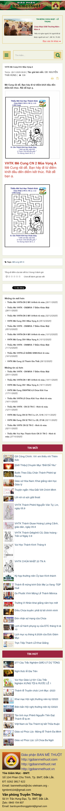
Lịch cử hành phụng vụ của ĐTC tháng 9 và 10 (38, 627)
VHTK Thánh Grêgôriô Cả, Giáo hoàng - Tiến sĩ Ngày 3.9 (36, 534)
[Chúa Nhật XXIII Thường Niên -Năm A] (18, 27)
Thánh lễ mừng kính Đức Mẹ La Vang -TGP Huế (38, 586)
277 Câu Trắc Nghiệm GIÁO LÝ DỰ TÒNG (37, 662)
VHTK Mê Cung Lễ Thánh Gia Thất (23, 361)
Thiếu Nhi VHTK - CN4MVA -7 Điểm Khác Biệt (28, 344)
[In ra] (52, 78)
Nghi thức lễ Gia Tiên (26, 671)
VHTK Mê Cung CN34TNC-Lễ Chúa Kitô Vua (27, 390)
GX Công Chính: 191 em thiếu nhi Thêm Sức (36, 458)
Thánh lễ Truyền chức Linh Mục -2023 (35, 690)
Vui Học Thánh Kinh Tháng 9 (30, 544)
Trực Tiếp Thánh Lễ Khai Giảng (32, 642)
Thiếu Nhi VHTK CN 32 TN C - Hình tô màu (27, 425)
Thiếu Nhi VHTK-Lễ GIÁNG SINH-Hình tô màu (28, 352)
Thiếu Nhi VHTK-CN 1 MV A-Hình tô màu (26, 379)
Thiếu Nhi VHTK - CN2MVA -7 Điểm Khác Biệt (28, 307)
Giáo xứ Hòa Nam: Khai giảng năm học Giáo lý (36, 482)
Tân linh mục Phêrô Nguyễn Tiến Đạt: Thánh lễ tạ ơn (35, 717)
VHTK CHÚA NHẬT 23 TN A (30, 561)
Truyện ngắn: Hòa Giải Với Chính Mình (35, 489)
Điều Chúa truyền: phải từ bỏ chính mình (36, 610)
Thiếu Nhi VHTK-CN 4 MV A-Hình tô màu (26, 334)
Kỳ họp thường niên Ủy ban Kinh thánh (35, 575)
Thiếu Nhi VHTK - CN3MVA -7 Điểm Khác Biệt (28, 326)
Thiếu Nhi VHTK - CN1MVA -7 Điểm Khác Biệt (28, 371)
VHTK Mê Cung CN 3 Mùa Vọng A (22, 320)
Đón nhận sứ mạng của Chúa (30, 618)
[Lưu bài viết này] (58, 78)
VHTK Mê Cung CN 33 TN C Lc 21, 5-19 (25, 414)
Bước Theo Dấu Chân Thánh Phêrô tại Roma (35, 474)
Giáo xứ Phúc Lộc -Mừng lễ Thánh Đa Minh (38, 731)
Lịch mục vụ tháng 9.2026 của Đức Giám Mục (36, 636)
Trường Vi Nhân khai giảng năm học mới (36, 602)
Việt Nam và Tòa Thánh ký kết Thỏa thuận (37, 724)
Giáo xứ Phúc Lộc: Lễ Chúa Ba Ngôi (34, 740)
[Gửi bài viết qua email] (47, 78)
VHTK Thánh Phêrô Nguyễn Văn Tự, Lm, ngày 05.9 (37, 506)
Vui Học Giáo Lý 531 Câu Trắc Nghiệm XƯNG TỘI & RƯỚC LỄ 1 (33, 681)
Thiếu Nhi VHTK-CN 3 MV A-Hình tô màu (26, 315)
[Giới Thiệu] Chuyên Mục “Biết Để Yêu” (35, 465)
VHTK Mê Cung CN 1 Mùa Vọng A (22, 384)
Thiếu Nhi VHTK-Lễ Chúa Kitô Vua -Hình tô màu (29, 398)
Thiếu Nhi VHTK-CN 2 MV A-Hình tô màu (26, 302)
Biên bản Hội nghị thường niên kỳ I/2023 (36, 706)
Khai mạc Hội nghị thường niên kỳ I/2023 (36, 699)
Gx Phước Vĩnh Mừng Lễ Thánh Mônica (36, 593)
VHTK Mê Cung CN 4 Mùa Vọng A (22, 339)
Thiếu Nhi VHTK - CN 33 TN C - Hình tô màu (27, 406)
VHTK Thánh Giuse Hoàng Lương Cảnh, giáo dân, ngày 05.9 (36, 525)
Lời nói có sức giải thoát (27, 497)
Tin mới (32, 448)
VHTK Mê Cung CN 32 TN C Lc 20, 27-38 (25, 420)
